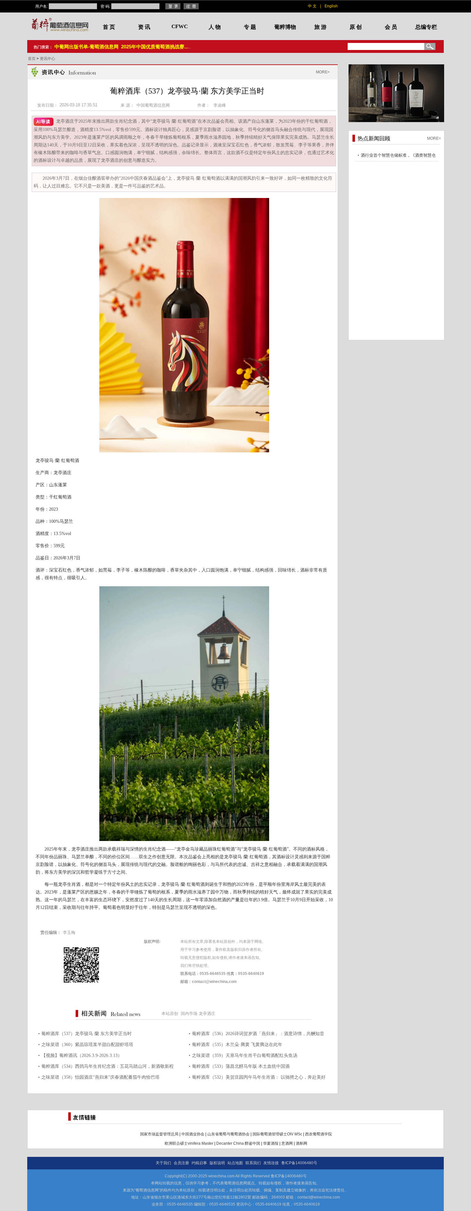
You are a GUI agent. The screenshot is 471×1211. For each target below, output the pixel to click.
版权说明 (217, 1163)
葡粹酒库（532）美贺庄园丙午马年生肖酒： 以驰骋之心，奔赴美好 (259, 1077)
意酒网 (287, 1143)
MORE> (323, 72)
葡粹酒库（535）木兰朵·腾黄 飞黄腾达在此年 (237, 1044)
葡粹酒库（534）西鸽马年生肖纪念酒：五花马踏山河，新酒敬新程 (107, 1066)
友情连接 (271, 1163)
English (331, 6)
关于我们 (163, 1163)
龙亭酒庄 (207, 1013)
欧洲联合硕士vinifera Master (189, 1143)
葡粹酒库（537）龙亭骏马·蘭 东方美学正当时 (86, 1033)
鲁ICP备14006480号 (299, 1163)
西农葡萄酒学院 (318, 1134)
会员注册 (181, 1163)
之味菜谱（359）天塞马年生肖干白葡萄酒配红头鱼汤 (244, 1055)
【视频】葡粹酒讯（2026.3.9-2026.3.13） (81, 1055)
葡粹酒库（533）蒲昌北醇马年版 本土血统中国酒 (241, 1066)
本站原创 (169, 1013)
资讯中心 (47, 58)
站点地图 (235, 1163)
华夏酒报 (270, 1143)
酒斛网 (301, 1143)
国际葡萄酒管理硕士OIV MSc (277, 1134)
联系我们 (253, 1163)
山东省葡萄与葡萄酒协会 (228, 1134)
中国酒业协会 (192, 1134)
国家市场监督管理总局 (159, 1134)
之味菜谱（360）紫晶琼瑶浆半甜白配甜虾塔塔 (87, 1044)
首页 (32, 58)
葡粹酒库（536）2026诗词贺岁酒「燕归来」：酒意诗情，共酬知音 (258, 1033)
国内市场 (189, 1013)
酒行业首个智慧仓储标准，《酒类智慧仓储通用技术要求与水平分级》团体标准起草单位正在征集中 (398, 156)
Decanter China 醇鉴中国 (238, 1143)
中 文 (312, 6)
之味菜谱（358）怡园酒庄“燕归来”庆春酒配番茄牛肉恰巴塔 (100, 1077)
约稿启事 (199, 1163)
